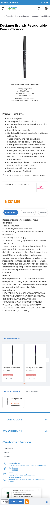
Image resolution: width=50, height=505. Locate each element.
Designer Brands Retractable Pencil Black (14, 367)
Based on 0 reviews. (22, 175)
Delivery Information (31, 100)
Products (9, 16)
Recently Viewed (12, 391)
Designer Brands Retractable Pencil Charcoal (17, 399)
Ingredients (28, 212)
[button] (47, 360)
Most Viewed (32, 391)
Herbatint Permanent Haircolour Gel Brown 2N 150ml (23, 497)
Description (10, 212)
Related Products (12, 338)
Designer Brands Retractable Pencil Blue (37, 367)
